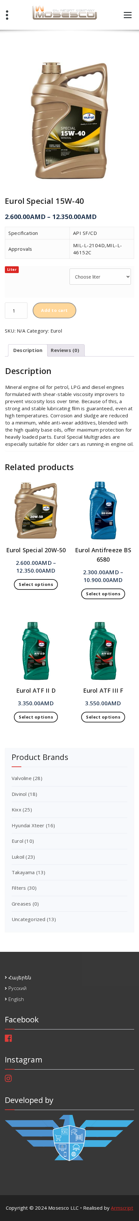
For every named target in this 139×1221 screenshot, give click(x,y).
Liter (12, 269)
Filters (19, 888)
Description (27, 350)
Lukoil (18, 856)
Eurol (56, 330)
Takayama (23, 872)
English (16, 999)
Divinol (19, 794)
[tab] (28, 350)
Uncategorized (29, 919)
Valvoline (22, 778)
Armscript (122, 1207)
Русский (17, 988)
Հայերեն (19, 977)
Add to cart (54, 310)
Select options (36, 584)
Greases (21, 903)
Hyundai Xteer (28, 825)
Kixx (16, 809)
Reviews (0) (65, 350)
